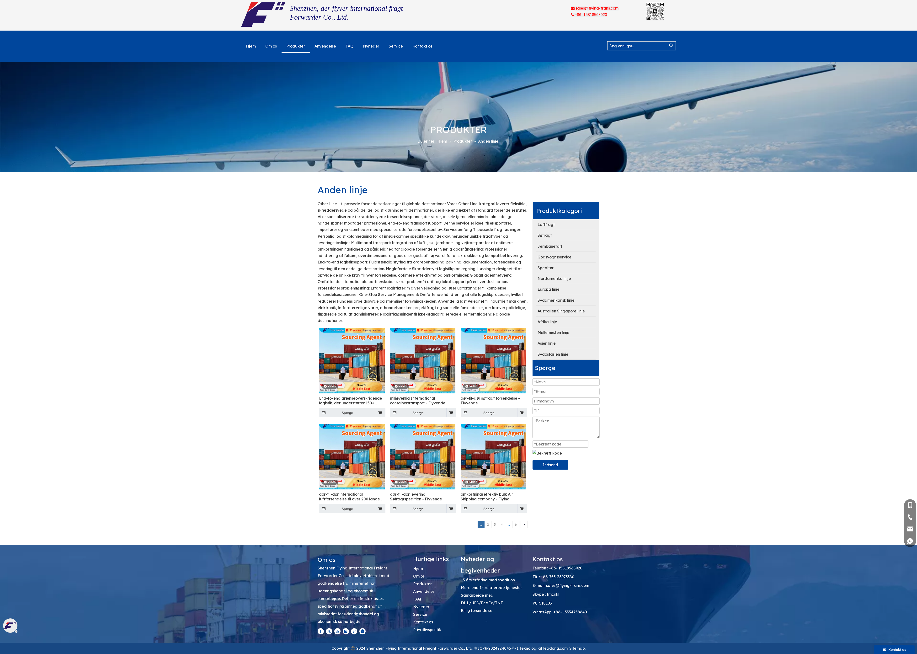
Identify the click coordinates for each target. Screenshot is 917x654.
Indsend (550, 464)
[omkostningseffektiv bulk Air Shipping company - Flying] (493, 456)
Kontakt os (423, 622)
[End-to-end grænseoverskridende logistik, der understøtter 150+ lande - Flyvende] (352, 360)
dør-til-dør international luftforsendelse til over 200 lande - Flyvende (351, 496)
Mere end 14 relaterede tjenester (491, 587)
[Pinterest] (354, 631)
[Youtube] (337, 631)
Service (420, 614)
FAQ (417, 599)
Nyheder (421, 606)
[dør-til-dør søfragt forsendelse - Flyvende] (493, 360)
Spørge (347, 413)
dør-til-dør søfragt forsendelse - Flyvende (490, 400)
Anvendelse (424, 591)
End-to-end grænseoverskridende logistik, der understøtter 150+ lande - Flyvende (350, 400)
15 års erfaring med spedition (488, 580)
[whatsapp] (362, 631)
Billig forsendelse (476, 610)
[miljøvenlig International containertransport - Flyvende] (423, 360)
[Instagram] (346, 631)
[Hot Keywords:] (671, 46)
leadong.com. (555, 648)
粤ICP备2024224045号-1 (496, 648)
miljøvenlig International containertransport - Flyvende (417, 400)
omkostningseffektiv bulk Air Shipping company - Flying (487, 496)
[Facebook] (321, 631)
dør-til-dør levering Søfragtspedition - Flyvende (416, 496)
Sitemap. (577, 648)
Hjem (418, 568)
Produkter (422, 583)
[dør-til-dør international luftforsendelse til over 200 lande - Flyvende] (352, 456)
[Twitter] (329, 631)
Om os (419, 576)
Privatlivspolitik (427, 629)
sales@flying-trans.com (567, 585)
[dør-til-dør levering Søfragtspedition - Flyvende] (423, 456)
